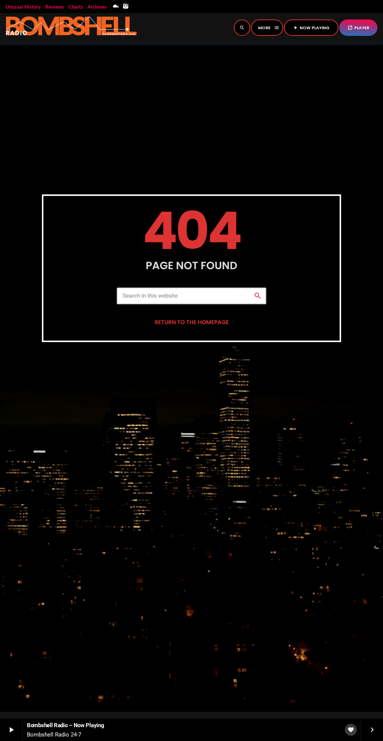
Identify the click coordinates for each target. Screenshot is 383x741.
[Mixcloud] (116, 6)
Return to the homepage (191, 322)
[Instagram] (126, 6)
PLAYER (358, 28)
